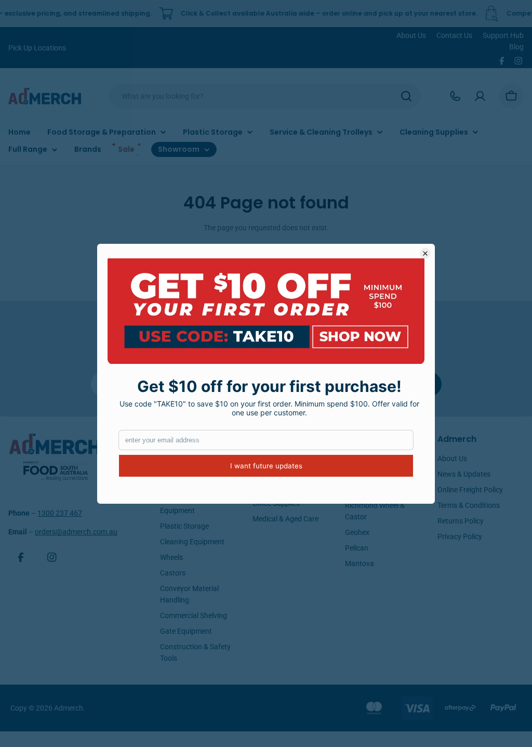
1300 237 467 (59, 513)
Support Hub (503, 35)
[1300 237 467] (455, 96)
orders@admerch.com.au (76, 532)
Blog (516, 47)
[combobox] (265, 96)
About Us (411, 35)
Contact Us (454, 35)
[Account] (480, 96)
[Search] (406, 96)
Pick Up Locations (37, 48)
